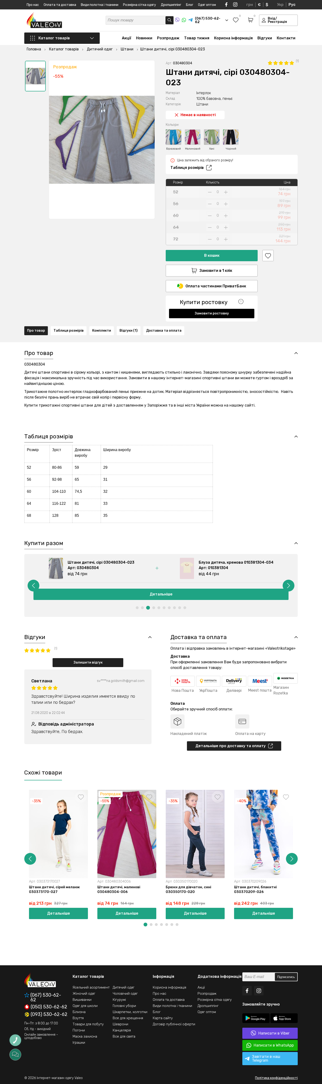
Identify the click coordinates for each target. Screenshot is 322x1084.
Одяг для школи (85, 1006)
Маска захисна (85, 1036)
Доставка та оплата (164, 331)
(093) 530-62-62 (49, 1014)
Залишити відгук (88, 662)
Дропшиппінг (171, 5)
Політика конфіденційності (276, 1078)
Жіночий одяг (84, 993)
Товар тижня (196, 38)
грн (249, 4)
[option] (35, 76)
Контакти (286, 38)
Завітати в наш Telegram (266, 1058)
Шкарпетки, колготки (130, 1012)
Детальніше (161, 594)
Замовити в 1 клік (215, 270)
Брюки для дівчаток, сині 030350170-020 (188, 889)
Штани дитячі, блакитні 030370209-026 (255, 889)
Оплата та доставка (60, 5)
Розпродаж (168, 38)
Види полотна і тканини (99, 5)
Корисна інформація (233, 38)
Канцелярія (122, 1030)
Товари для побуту (88, 1024)
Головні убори (124, 1006)
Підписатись (286, 977)
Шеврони (120, 1024)
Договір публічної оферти (174, 1024)
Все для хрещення (128, 1018)
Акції (126, 38)
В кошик (211, 255)
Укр (280, 4)
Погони (79, 1030)
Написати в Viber (273, 1033)
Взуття (78, 1018)
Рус (292, 4)
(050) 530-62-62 (49, 1007)
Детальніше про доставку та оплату (230, 746)
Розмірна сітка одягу (139, 5)
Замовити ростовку (212, 313)
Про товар (36, 331)
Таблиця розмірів (187, 167)
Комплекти (101, 331)
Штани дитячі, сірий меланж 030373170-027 (54, 889)
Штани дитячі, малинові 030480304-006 (118, 889)
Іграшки (79, 1042)
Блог (189, 5)
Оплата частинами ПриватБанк (216, 286)
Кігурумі (119, 1000)
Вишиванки (82, 1000)
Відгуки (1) (129, 331)
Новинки (144, 38)
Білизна (79, 1012)
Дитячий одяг (123, 987)
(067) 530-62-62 (45, 997)
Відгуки (264, 38)
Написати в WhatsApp (274, 1045)
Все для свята (124, 1036)
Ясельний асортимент (91, 987)
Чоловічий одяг (125, 993)
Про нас (33, 5)
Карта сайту (163, 1018)
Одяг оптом (207, 5)
